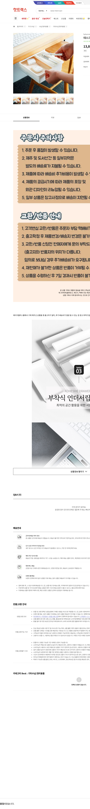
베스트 (56, 18)
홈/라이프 (20, 26)
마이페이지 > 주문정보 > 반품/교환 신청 (45, 616)
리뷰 (52, 117)
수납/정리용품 (43, 26)
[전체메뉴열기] (15, 18)
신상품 (63, 18)
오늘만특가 (46, 18)
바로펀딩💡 (80, 18)
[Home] (14, 26)
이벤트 (71, 18)
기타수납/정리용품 (59, 26)
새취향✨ (25, 18)
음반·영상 (35, 18)
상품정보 (26, 117)
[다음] (74, 64)
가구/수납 (31, 26)
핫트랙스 (41, 11)
